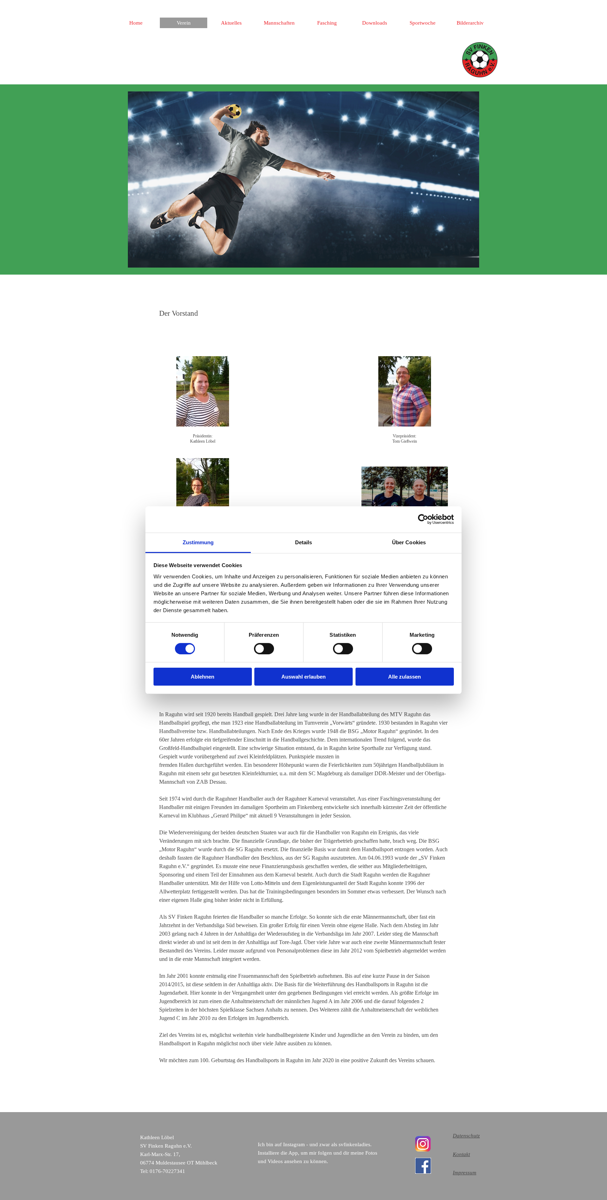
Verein (184, 23)
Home (136, 23)
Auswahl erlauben (303, 677)
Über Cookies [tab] (409, 542)
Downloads (374, 23)
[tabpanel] (303, 313)
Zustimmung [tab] (198, 542)
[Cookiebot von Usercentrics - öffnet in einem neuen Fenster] (423, 519)
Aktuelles (231, 23)
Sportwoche (423, 23)
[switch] (264, 648)
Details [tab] (303, 542)
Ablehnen (202, 677)
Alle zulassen (404, 677)
